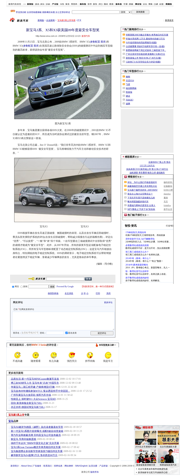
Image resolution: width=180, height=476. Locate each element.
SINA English (81, 466)
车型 (90, 4)
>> (24, 4)
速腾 (128, 103)
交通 (125, 4)
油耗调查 (134, 172)
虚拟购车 (160, 172)
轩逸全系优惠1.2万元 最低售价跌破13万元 (145, 38)
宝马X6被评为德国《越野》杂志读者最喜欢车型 (37, 427)
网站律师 (69, 466)
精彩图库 (130, 157)
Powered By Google (65, 286)
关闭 (108, 293)
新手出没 (168, 209)
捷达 (128, 96)
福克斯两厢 (131, 88)
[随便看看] (35, 355)
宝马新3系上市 (16, 414)
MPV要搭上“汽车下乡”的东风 (141, 209)
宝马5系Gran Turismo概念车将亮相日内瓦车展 (36, 447)
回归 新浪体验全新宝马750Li (26, 403)
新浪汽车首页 (14, 4)
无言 (166, 201)
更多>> (142, 29)
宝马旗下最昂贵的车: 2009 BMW (142, 190)
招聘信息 (58, 466)
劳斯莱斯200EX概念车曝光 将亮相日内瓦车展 (147, 35)
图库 (111, 4)
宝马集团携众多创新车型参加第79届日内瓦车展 (37, 451)
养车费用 (143, 172)
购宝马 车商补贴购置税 (23, 439)
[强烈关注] (71, 355)
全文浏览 (69, 293)
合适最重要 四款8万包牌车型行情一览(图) (145, 46)
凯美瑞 (129, 92)
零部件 (74, 4)
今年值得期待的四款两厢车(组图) (141, 42)
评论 (42, 4)
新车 (95, 4)
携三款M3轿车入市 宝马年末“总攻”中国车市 (35, 383)
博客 (150, 4)
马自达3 (129, 100)
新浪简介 (15, 466)
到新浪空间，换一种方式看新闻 (97, 286)
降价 (106, 4)
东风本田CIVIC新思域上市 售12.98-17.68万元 (147, 169)
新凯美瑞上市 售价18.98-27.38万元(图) (143, 58)
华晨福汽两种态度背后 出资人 (141, 205)
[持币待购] (90, 355)
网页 (17, 286)
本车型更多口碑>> (107, 345)
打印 (98, 293)
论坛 (145, 4)
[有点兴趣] (53, 355)
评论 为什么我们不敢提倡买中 (142, 182)
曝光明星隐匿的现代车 (138, 201)
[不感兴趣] (17, 355)
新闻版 (41, 20)
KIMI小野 (168, 190)
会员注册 (93, 466)
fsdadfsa (167, 205)
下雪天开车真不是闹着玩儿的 (141, 197)
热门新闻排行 (131, 29)
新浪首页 (169, 20)
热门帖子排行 (135, 215)
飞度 (128, 84)
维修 (131, 4)
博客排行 (132, 176)
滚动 (37, 4)
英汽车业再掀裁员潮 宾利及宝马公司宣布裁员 (36, 435)
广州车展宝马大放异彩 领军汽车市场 (31, 395)
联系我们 (47, 466)
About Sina (26, 466)
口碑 (156, 4)
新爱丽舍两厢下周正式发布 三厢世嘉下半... (146, 50)
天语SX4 (130, 80)
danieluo (167, 194)
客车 (67, 4)
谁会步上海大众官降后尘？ (140, 194)
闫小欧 (108, 264)
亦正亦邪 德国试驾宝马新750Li (28, 407)
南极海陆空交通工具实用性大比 (142, 186)
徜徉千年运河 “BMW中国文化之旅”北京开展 (35, 443)
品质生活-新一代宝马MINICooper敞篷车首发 (35, 379)
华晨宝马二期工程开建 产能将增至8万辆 (33, 387)
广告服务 (37, 466)
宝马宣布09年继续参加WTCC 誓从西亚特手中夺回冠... (40, 391)
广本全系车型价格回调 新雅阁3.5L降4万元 (145, 54)
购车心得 (151, 172)
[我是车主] (108, 355)
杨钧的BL (168, 182)
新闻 (25, 286)
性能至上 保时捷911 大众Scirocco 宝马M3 (33, 399)
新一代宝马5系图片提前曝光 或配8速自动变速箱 (37, 431)
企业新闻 (50, 20)
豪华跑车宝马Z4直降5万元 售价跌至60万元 (34, 455)
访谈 (48, 4)
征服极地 (168, 186)
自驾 (161, 4)
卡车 (62, 4)
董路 (166, 197)
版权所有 (94, 472)
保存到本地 (53, 293)
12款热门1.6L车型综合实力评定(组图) (143, 62)
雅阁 (128, 76)
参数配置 (95, 41)
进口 (100, 4)
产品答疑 (103, 466)
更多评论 (108, 302)
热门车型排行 (131, 71)
